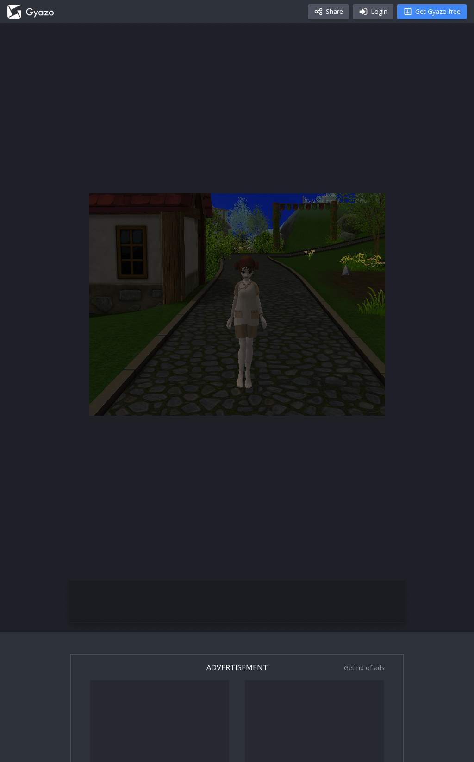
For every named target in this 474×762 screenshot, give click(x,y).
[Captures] (30, 11)
